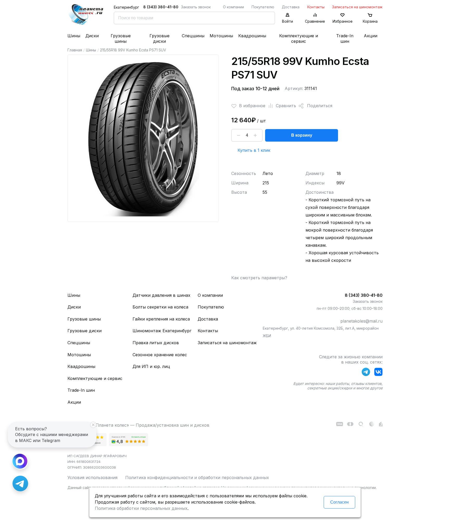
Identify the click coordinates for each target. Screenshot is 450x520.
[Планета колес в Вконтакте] (378, 373)
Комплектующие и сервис (298, 38)
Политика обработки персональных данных (141, 508)
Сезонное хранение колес (160, 354)
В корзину (301, 135)
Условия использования (92, 477)
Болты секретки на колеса (160, 307)
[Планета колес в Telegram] (366, 373)
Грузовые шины (121, 38)
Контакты (315, 7)
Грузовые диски (159, 38)
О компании (233, 7)
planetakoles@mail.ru (361, 321)
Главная (74, 50)
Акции (370, 35)
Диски (92, 35)
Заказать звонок (196, 7)
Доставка (290, 7)
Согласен (339, 502)
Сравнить (286, 105)
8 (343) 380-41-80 (160, 7)
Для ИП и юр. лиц (151, 366)
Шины (73, 35)
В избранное (252, 105)
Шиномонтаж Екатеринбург (162, 330)
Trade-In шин (344, 38)
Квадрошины (252, 35)
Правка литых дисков (156, 342)
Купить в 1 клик (254, 150)
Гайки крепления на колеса (161, 319)
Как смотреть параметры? (259, 277)
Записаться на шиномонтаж (357, 7)
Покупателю (263, 7)
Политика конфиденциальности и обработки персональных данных (197, 477)
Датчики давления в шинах (161, 295)
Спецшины (193, 35)
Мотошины (221, 35)
